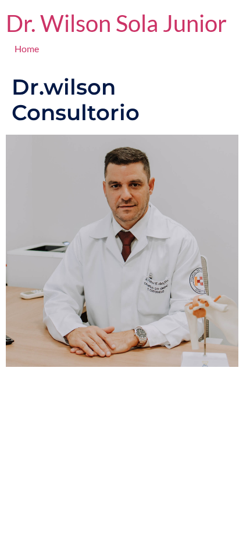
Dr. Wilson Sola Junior (116, 23)
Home (27, 48)
